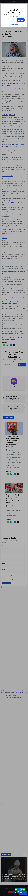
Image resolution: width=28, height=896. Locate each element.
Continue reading (14, 24)
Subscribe (20, 20)
